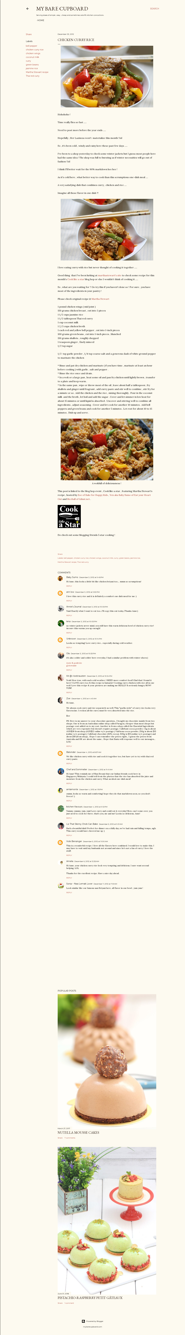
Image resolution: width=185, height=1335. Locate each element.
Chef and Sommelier (76, 769)
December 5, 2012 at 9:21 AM (111, 824)
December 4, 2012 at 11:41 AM (100, 769)
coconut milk (32, 57)
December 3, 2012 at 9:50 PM (87, 592)
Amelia (69, 861)
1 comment (69, 1303)
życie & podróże (74, 663)
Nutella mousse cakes (78, 1132)
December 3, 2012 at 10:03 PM (95, 607)
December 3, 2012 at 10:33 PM (83, 653)
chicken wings (33, 53)
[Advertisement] (107, 962)
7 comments (70, 1138)
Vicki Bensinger (74, 841)
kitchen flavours (74, 806)
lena (68, 621)
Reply (69, 586)
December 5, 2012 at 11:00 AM (95, 841)
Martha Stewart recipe (37, 72)
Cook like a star (75, 279)
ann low (70, 592)
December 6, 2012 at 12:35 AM (86, 861)
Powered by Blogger (94, 1321)
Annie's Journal (73, 606)
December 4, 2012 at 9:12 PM (95, 807)
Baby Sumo (72, 577)
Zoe (68, 698)
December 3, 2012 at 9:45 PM (91, 577)
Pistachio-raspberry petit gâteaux (90, 1297)
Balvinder (71, 752)
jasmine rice (32, 68)
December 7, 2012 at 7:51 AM (105, 884)
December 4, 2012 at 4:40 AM (84, 698)
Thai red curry (32, 76)
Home (40, 20)
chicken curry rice (35, 49)
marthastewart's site (109, 275)
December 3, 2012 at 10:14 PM (89, 639)
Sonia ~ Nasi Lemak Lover (79, 883)
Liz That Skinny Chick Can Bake (82, 824)
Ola (68, 653)
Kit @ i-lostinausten (76, 676)
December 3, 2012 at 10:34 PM (99, 676)
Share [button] (29, 34)
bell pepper (31, 46)
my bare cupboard (62, 8)
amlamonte (72, 789)
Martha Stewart (100, 298)
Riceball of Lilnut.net (78, 499)
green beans (32, 64)
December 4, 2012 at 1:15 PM (91, 789)
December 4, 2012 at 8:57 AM (89, 752)
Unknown (71, 638)
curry (28, 61)
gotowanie (71, 665)
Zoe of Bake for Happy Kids (93, 495)
